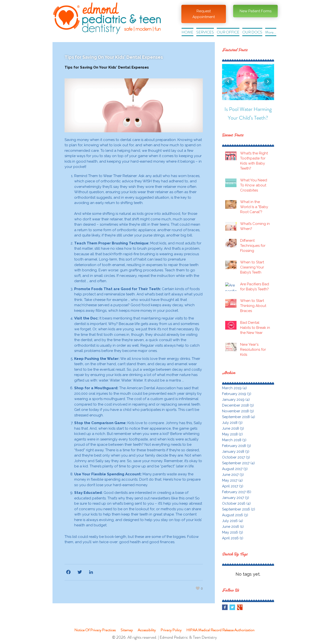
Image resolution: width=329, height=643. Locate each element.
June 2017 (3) (233, 474)
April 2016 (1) (232, 538)
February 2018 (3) (236, 446)
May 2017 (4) (232, 480)
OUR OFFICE (228, 32)
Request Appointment (203, 14)
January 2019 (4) (236, 399)
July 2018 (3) (232, 422)
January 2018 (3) (235, 451)
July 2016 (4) (232, 521)
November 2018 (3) (238, 411)
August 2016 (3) (235, 515)
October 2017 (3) (236, 457)
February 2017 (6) (236, 492)
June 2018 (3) (233, 428)
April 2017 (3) (232, 486)
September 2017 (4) (238, 463)
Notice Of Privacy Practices (95, 630)
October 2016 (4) (236, 503)
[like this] (197, 588)
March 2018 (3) (234, 440)
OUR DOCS (252, 32)
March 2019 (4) (234, 388)
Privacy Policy (171, 630)
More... (270, 32)
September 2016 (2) (238, 509)
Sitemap (127, 630)
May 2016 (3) (232, 532)
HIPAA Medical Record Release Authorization (220, 630)
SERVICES (205, 32)
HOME (187, 32)
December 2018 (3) (238, 405)
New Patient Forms (255, 11)
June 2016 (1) (233, 526)
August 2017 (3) (235, 469)
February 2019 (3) (236, 394)
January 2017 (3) (235, 498)
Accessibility (147, 630)
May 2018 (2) (232, 434)
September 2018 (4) (238, 417)
